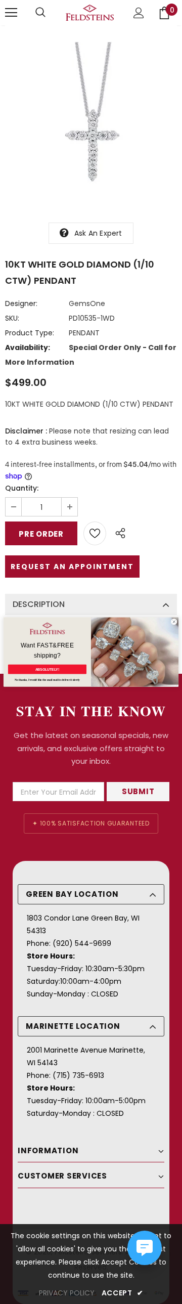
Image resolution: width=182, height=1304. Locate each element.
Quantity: (21, 488)
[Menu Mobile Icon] (11, 13)
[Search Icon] (40, 13)
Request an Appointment (72, 566)
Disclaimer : (26, 431)
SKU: (12, 318)
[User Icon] (138, 13)
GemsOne (87, 303)
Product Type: (29, 333)
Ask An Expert (98, 233)
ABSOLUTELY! (47, 669)
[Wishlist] (94, 533)
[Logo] (90, 13)
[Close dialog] (174, 622)
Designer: (21, 303)
